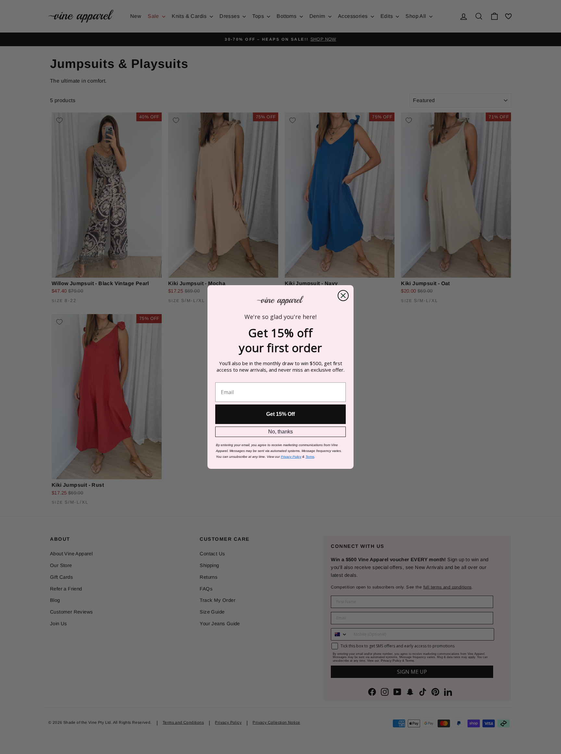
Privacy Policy (291, 456)
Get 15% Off (280, 414)
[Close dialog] (343, 295)
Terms (309, 456)
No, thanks (280, 431)
